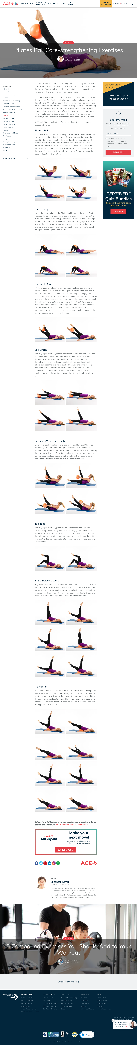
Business (6, 98)
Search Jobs (65, 850)
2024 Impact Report (87, 1009)
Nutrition (6, 130)
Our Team (84, 998)
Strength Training (9, 142)
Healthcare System (9, 121)
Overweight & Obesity (10, 133)
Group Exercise (8, 118)
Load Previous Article (68, 982)
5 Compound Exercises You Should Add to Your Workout (68, 949)
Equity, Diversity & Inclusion (12, 109)
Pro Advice (7, 136)
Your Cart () (117, 3)
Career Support (48, 998)
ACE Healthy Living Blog (69, 998)
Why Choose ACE (27, 998)
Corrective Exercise (9, 104)
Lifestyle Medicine (9, 124)
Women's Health (9, 145)
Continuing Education (50, 1003)
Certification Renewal (50, 1009)
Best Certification (27, 1000)
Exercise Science (9, 112)
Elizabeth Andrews (73, 960)
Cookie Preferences (104, 1009)
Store (63, 1009)
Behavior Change (9, 95)
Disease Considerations (11, 107)
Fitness (68, 43)
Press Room (85, 1003)
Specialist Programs (49, 1006)
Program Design (9, 139)
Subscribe (117, 152)
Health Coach (25, 1006)
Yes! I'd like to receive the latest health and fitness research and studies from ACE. (117, 142)
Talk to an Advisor (106, 4)
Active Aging (7, 92)
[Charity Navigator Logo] (53, 1034)
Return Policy (102, 1003)
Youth (5, 151)
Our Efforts (84, 1000)
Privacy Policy (102, 1000)
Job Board (46, 1000)
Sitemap (100, 1006)
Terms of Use (102, 998)
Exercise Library (66, 1000)
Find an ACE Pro (66, 1006)
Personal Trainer (26, 1003)
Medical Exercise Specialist (30, 1012)
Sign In (126, 3)
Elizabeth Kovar (72, 58)
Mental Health (8, 127)
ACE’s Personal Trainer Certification (72, 824)
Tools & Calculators (67, 1003)
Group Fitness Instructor (29, 1009)
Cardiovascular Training (11, 101)
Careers (83, 1006)
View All (6, 89)
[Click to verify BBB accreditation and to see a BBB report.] (65, 1034)
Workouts (6, 148)
